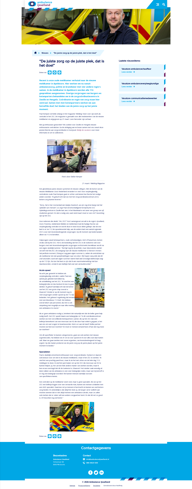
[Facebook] (50, 72)
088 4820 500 (92, 463)
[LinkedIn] (59, 72)
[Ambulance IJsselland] (40, 4)
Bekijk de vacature (84, 130)
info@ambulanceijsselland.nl (97, 459)
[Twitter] (54, 72)
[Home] (35, 53)
